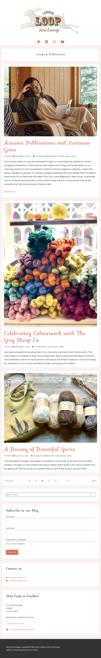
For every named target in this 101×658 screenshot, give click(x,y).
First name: (10, 516)
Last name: (10, 528)
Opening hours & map (15, 623)
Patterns (60, 156)
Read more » (10, 191)
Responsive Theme (30, 650)
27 (49, 480)
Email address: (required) (16, 539)
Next (94, 480)
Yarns (61, 347)
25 (36, 480)
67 (68, 480)
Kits (44, 347)
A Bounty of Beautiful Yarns (39, 449)
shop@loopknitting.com (18, 580)
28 (55, 480)
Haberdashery (50, 156)
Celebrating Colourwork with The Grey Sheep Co (44, 336)
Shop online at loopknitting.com (21, 629)
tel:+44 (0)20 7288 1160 (17, 577)
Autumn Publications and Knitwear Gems (47, 146)
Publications (70, 156)
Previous (9, 480)
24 (29, 480)
